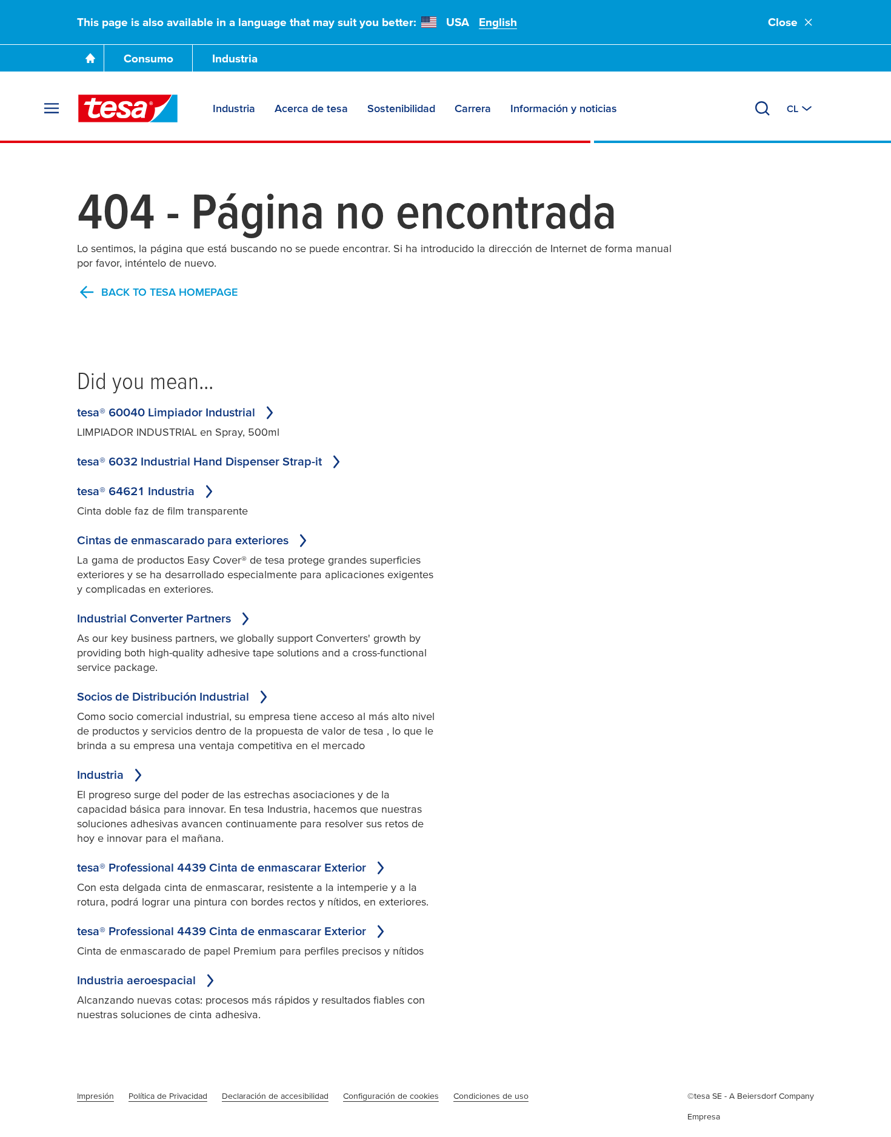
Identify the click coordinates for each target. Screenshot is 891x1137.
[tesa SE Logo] (128, 108)
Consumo (148, 58)
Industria (235, 58)
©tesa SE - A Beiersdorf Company (750, 1096)
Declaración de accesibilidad (275, 1096)
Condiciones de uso (491, 1096)
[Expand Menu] (51, 108)
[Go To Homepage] (90, 58)
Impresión (95, 1096)
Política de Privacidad (167, 1096)
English (498, 22)
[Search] (762, 108)
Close (783, 22)
